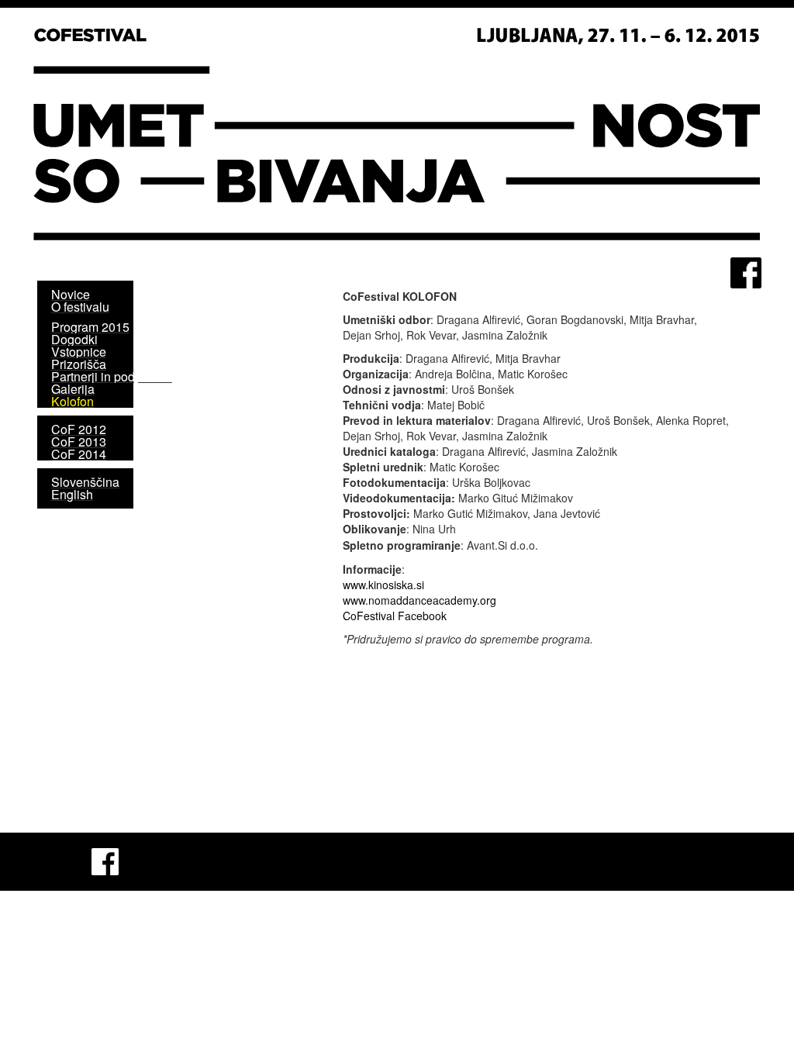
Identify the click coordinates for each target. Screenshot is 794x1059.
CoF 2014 (78, 454)
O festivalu (80, 307)
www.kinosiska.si (383, 584)
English (72, 494)
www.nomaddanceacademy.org (419, 600)
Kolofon (72, 401)
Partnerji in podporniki (111, 376)
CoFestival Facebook (395, 615)
